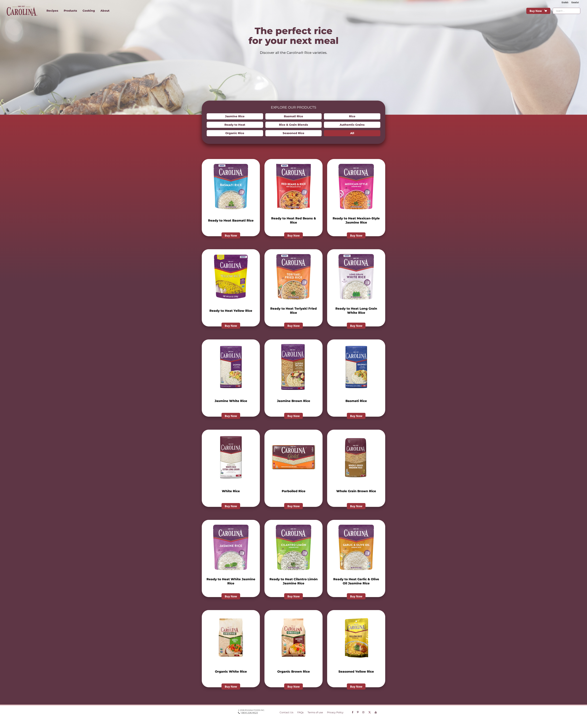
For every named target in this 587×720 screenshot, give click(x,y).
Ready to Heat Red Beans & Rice (293, 220)
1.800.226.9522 (249, 712)
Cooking (89, 10)
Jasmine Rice (235, 116)
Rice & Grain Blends (293, 124)
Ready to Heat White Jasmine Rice (231, 581)
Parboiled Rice (293, 491)
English (565, 2)
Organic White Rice (231, 671)
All (352, 133)
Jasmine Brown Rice (293, 401)
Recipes (52, 10)
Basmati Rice (293, 116)
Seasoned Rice (293, 133)
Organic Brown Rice (293, 671)
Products (70, 10)
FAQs (300, 712)
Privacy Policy (335, 712)
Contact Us (286, 712)
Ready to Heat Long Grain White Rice (356, 311)
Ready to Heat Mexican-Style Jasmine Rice (356, 220)
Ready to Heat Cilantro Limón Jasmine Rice (294, 581)
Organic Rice (234, 133)
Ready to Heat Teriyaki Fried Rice (293, 311)
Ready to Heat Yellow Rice (230, 311)
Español (575, 2)
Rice (352, 116)
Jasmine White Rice (231, 401)
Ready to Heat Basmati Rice (231, 220)
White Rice (231, 491)
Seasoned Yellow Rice (356, 671)
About (104, 10)
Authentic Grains (352, 124)
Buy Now (536, 11)
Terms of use (315, 712)
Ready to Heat (234, 124)
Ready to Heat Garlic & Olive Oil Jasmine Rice (356, 581)
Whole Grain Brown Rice (356, 491)
